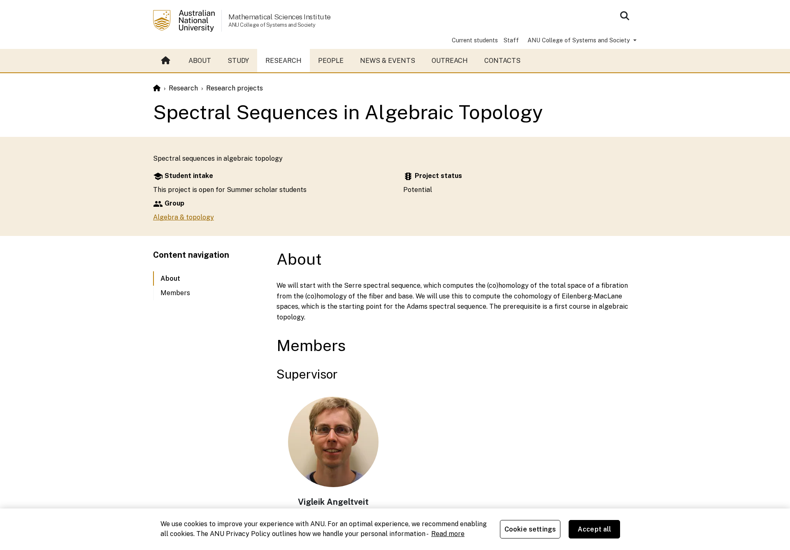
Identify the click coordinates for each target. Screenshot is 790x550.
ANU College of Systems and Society (579, 40)
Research (283, 61)
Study (238, 61)
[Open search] (624, 15)
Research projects (234, 88)
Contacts (502, 61)
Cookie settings (530, 529)
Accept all (594, 529)
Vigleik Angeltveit (333, 502)
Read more (448, 534)
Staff (511, 40)
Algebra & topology (183, 217)
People (331, 61)
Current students (475, 40)
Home (166, 61)
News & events (387, 61)
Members (175, 293)
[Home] (156, 88)
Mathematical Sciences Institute (279, 16)
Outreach (450, 61)
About (199, 61)
